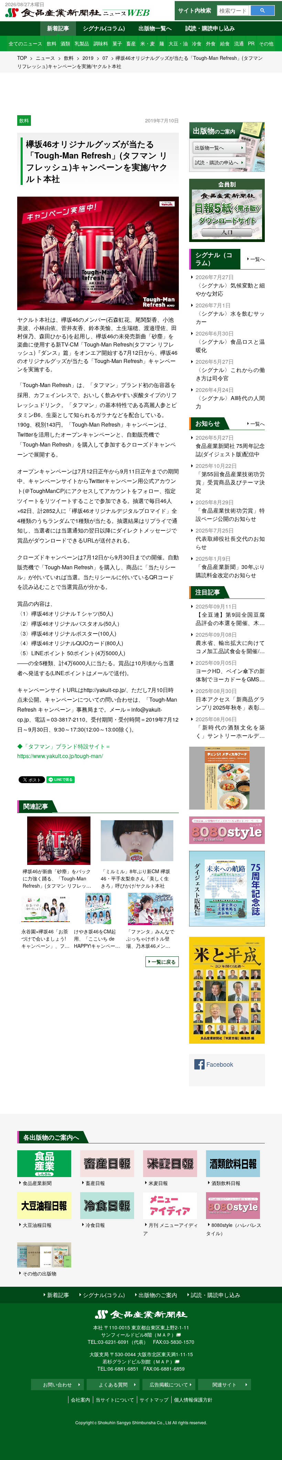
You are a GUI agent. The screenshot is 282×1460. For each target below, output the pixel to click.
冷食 (197, 43)
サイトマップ (154, 1399)
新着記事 (58, 28)
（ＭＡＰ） (164, 1334)
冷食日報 (95, 1224)
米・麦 (147, 43)
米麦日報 (158, 1182)
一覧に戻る (164, 961)
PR (251, 43)
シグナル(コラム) (104, 28)
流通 (239, 43)
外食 (211, 43)
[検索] (262, 10)
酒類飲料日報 (225, 1182)
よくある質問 (113, 1384)
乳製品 (82, 43)
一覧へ (257, 258)
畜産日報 (95, 1182)
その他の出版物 (39, 1273)
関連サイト (225, 1384)
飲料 (51, 43)
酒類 (65, 43)
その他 (266, 43)
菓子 (117, 43)
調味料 (101, 43)
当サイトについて (115, 1399)
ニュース (45, 57)
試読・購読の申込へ (216, 162)
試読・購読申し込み (210, 28)
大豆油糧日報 (37, 1224)
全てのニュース (25, 43)
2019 (88, 57)
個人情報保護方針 (193, 1399)
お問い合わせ (57, 1384)
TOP (22, 57)
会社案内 (80, 1399)
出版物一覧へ (155, 28)
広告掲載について (169, 1384)
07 (105, 57)
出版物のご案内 (158, 1295)
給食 (225, 43)
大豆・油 (178, 43)
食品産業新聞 (37, 1182)
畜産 (131, 43)
